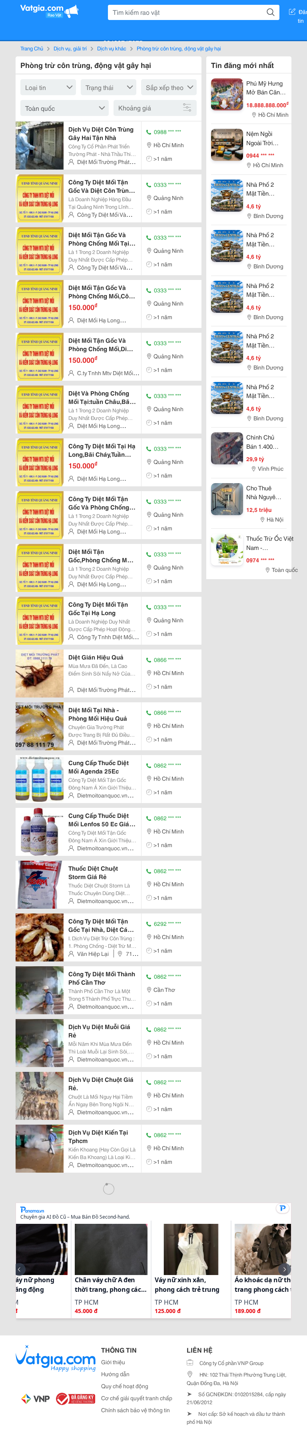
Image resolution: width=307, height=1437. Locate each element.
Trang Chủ (31, 48)
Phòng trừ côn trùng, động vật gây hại (179, 48)
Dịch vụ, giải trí (70, 48)
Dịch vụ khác (111, 48)
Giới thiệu (113, 1362)
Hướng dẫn (115, 1374)
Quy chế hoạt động (124, 1386)
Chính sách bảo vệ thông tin (135, 1410)
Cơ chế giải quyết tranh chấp (136, 1398)
